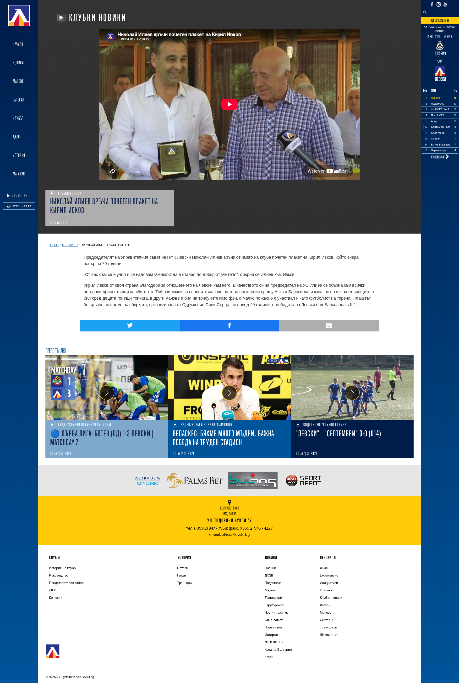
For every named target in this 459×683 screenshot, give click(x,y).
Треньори (184, 582)
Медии (270, 590)
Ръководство (58, 575)
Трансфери (273, 597)
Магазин (19, 173)
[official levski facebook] (432, 4)
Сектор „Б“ (328, 619)
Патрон (182, 567)
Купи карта (21, 206)
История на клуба (62, 567)
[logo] (19, 15)
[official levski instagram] (439, 4)
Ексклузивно (329, 575)
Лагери (325, 605)
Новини (18, 62)
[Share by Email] (329, 325)
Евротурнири (274, 605)
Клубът (18, 118)
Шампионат (329, 634)
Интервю (271, 634)
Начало (18, 44)
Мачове (18, 81)
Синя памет (274, 619)
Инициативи (329, 582)
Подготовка (273, 582)
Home (54, 245)
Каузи (269, 657)
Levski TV (19, 195)
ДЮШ (16, 136)
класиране (438, 157)
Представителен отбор (66, 582)
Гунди (181, 575)
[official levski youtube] (445, 4)
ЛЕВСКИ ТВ (274, 642)
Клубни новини (331, 597)
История (19, 155)
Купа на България (278, 649)
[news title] (106, 387)
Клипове (326, 590)
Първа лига (273, 627)
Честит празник (276, 612)
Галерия (19, 99)
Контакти (55, 597)
